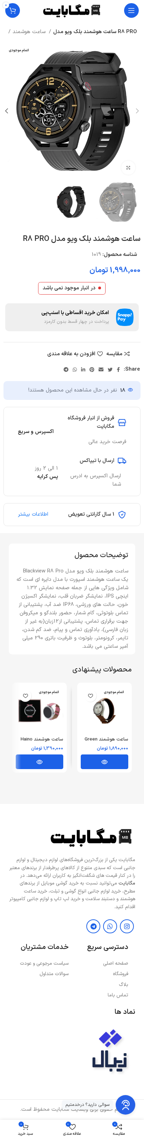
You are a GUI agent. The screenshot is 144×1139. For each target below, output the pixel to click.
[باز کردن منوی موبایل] (131, 10)
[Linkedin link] (83, 369)
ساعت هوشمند (30, 32)
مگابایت (126, 883)
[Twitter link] (110, 369)
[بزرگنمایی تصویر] (128, 168)
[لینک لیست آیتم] (101, 963)
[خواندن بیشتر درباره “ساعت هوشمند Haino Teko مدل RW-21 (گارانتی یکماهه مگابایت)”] (39, 761)
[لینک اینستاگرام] (127, 926)
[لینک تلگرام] (66, 369)
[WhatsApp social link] (75, 369)
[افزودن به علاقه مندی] (90, 696)
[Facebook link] (118, 369)
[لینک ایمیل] (101, 369)
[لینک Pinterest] (91, 369)
